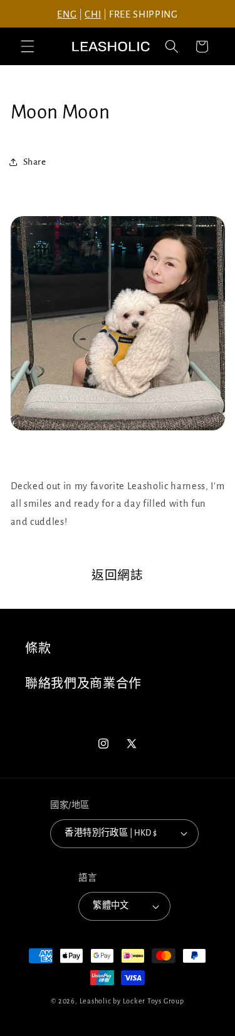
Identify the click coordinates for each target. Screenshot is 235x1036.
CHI (93, 14)
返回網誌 (117, 575)
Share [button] (34, 162)
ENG (66, 14)
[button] (28, 46)
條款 (38, 649)
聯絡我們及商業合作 (83, 684)
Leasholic (96, 1001)
